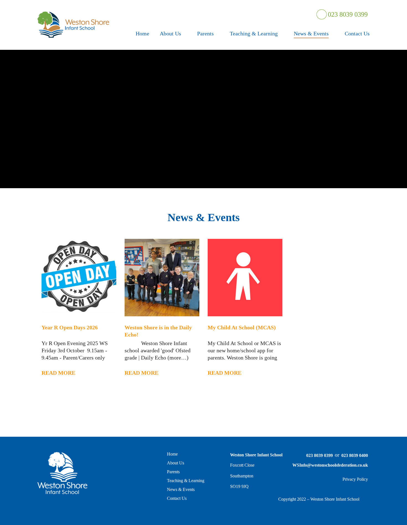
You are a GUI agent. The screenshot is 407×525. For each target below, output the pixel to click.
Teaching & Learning (185, 480)
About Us (175, 463)
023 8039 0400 (354, 455)
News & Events (181, 489)
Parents (173, 471)
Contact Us (177, 498)
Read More (58, 373)
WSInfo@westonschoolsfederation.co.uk (330, 465)
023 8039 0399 (347, 14)
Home (172, 454)
